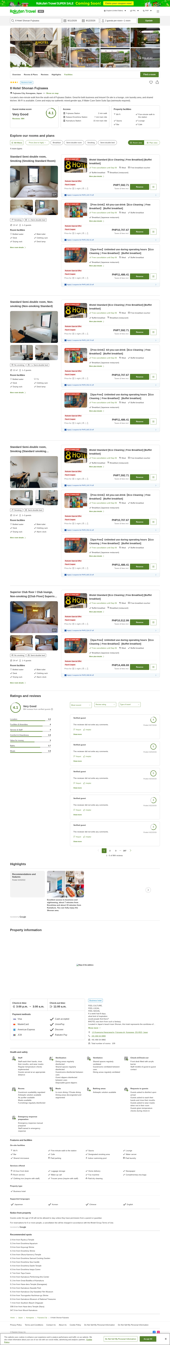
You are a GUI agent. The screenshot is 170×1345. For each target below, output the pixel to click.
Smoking (91, 143)
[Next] (148, 890)
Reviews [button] (44, 74)
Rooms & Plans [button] (31, 74)
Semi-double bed (107, 143)
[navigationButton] (98, 850)
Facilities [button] (68, 74)
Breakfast (57, 143)
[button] (23, 11)
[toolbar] (80, 20)
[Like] (151, 82)
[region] (85, 1339)
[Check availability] (153, 187)
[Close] (166, 1339)
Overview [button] (16, 74)
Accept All (148, 1339)
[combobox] (35, 20)
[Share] (157, 82)
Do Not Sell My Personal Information (133, 1325)
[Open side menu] (158, 11)
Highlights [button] (56, 74)
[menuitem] (115, 10)
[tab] (136, 142)
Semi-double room (74, 143)
